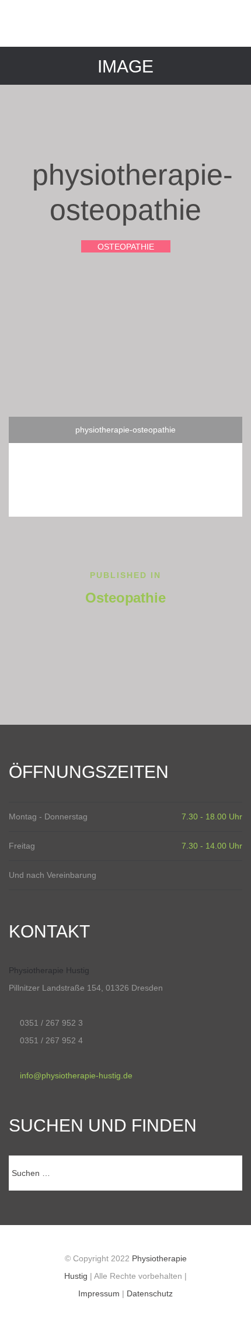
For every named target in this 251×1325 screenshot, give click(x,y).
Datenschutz (150, 1293)
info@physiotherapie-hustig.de (76, 1075)
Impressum (99, 1293)
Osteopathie (125, 246)
